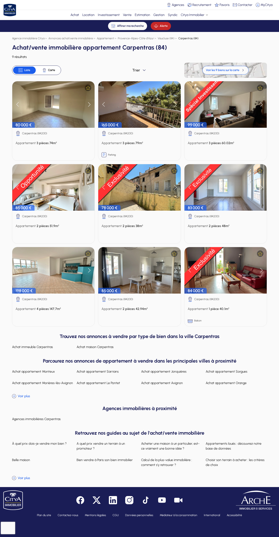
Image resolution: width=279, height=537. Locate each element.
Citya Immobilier (192, 15)
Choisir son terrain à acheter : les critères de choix (235, 462)
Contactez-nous (68, 515)
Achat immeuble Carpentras (32, 347)
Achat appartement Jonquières (163, 371)
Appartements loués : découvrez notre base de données (233, 446)
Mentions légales (95, 515)
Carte (51, 70)
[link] (225, 70)
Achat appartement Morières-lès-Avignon (42, 383)
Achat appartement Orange (226, 383)
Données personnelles (139, 515)
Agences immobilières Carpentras (36, 419)
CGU (116, 515)
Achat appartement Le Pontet (98, 383)
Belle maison (21, 460)
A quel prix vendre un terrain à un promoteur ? (101, 446)
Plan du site (44, 515)
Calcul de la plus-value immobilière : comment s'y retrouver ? (166, 462)
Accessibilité (234, 515)
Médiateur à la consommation (178, 515)
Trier (136, 70)
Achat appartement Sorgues (226, 371)
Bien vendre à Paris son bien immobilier (105, 460)
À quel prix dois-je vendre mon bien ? (39, 443)
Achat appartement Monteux (33, 371)
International (212, 515)
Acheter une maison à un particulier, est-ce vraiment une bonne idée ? (170, 446)
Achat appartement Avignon (162, 383)
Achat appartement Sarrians (98, 371)
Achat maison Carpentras (95, 347)
